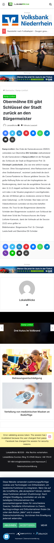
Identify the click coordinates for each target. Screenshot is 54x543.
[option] (27, 328)
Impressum (40, 461)
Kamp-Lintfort (22, 90)
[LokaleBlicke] (18, 4)
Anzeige (27, 13)
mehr (44, 525)
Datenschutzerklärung (27, 466)
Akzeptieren (27, 525)
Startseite (9, 90)
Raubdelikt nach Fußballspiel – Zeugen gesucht (28, 31)
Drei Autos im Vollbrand (27, 330)
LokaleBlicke (12, 125)
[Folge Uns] (49, 436)
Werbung (27, 73)
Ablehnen (10, 525)
